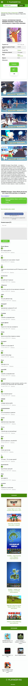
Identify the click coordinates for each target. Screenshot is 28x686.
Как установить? (5, 196)
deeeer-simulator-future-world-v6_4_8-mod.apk (15, 200)
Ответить (13, 252)
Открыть (19, 50)
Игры (19, 54)
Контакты (13, 684)
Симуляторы (20, 55)
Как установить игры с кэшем (8, 209)
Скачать (14, 64)
